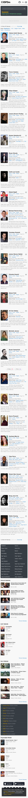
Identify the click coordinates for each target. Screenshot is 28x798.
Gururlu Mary (11, 199)
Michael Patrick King (15, 211)
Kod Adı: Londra (19, 198)
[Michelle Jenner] (4, 335)
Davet (7, 764)
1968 (14, 173)
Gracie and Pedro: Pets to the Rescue (14, 773)
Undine (10, 239)
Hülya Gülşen (13, 91)
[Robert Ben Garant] (4, 478)
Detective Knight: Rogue (14, 79)
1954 (14, 212)
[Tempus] (2, 758)
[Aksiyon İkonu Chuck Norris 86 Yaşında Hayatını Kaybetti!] (5, 585)
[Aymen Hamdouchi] (4, 140)
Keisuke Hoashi (14, 274)
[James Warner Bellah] (4, 258)
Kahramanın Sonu (20, 260)
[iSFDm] (5, 2)
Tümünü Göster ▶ (23, 621)
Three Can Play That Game (15, 381)
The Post (18, 60)
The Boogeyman (18, 160)
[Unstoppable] (2, 629)
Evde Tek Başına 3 (16, 443)
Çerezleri (6, 791)
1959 (14, 438)
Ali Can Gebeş (13, 311)
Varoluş (21, 40)
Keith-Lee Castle (14, 172)
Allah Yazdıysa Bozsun (21, 355)
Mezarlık (10, 281)
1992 (14, 73)
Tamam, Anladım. (8, 794)
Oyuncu (10, 36)
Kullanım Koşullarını (10, 792)
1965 (14, 92)
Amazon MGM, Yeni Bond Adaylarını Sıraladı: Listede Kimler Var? (17, 592)
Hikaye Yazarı (12, 477)
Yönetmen (15, 156)
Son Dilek (8, 650)
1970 (14, 475)
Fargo (18, 423)
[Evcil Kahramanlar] (2, 774)
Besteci (10, 459)
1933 (14, 417)
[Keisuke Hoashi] (4, 279)
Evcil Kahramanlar (10, 771)
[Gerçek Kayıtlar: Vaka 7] (2, 742)
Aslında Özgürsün (16, 357)
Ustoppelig (8, 628)
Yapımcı (21, 213)
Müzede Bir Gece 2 (13, 481)
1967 (14, 276)
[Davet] (2, 766)
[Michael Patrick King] (4, 215)
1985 (14, 137)
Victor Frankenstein (20, 119)
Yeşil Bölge (18, 141)
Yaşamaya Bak (19, 280)
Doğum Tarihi (18, 28)
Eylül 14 (10, 34)
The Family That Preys (14, 463)
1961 (14, 312)
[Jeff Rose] (4, 378)
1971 (14, 55)
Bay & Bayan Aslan (10, 642)
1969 (14, 458)
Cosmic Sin (18, 78)
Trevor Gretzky (13, 72)
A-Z (12, 28)
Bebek (17, 177)
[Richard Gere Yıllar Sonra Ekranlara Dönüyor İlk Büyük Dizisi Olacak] (5, 607)
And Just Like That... (13, 218)
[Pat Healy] (4, 58)
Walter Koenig (13, 516)
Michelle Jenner (14, 331)
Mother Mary (15, 121)
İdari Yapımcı (11, 213)
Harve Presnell (13, 416)
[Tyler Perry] (4, 461)
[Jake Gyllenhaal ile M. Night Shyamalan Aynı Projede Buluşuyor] (5, 600)
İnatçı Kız (18, 422)
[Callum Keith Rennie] (4, 37)
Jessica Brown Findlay (16, 114)
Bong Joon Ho (13, 496)
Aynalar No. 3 (18, 239)
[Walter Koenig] (4, 520)
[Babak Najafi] (4, 196)
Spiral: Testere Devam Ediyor (17, 80)
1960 (14, 34)
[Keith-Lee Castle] (4, 176)
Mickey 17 (18, 503)
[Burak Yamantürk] (4, 354)
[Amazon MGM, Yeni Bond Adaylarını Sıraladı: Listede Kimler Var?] (5, 592)
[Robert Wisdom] (4, 399)
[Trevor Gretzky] (4, 76)
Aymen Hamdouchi (15, 135)
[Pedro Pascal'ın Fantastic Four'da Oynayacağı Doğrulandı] (5, 615)
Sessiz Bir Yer (19, 159)
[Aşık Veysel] (2, 636)
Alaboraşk (18, 316)
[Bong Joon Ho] (4, 500)
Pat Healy (12, 53)
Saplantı (10, 401)
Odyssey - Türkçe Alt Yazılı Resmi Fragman (17, 679)
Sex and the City (19, 216)
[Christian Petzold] (4, 237)
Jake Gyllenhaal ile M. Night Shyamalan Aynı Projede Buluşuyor (18, 599)
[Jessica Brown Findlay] (4, 118)
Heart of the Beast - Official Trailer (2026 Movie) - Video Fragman (18, 665)
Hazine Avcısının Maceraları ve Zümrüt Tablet (16, 337)
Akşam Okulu (19, 380)
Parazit (17, 501)
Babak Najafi (13, 192)
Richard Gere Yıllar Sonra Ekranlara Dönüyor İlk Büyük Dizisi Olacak (18, 607)
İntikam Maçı (23, 481)
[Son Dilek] (2, 652)
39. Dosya (14, 40)
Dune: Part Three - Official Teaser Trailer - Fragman (17, 687)
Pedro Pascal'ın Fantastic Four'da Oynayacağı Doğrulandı (18, 614)
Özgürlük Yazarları (20, 400)
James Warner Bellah (15, 254)
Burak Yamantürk (14, 350)
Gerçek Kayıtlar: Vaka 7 (11, 740)
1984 (14, 154)
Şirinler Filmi (18, 281)
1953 (14, 396)
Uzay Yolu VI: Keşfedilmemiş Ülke (15, 524)
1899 (14, 255)
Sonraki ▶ (19, 26)
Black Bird (18, 401)
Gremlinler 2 (11, 445)
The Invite (8, 765)
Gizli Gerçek (18, 59)
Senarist (10, 156)
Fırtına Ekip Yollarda (11, 748)
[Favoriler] (26, 33)
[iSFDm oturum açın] (20, 2)
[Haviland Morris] (4, 441)
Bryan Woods (13, 153)
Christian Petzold (14, 232)
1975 (14, 193)
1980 (14, 351)
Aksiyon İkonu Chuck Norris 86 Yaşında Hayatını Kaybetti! (18, 583)
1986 (14, 332)
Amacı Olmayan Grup (16, 98)
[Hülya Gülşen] (4, 95)
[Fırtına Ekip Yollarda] (2, 750)
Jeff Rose (12, 374)
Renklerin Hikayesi (20, 462)
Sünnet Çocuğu (19, 299)
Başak (17, 34)
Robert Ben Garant (15, 474)
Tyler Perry (12, 456)
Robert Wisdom (14, 394)
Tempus (7, 756)
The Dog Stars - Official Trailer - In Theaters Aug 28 (19, 672)
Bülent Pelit (12, 293)
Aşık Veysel (8, 634)
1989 (14, 115)
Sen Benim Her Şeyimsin (21, 96)
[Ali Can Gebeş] (4, 315)
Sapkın (10, 160)
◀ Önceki (13, 26)
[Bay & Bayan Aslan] (2, 644)
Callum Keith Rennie (15, 33)
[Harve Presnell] (4, 420)
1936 (14, 517)
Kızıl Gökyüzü (19, 238)
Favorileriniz (7, 30)
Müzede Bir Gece (19, 480)
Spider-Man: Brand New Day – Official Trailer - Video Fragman (18, 695)
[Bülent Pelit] (4, 297)
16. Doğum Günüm (20, 442)
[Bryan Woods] (4, 157)
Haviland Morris (14, 436)
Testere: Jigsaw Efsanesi (21, 39)
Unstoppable (9, 626)
